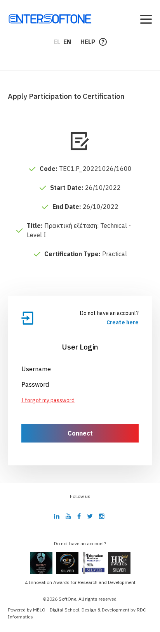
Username (36, 369)
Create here (122, 322)
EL (57, 42)
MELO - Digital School (56, 610)
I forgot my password (48, 400)
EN (67, 42)
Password (35, 384)
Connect (80, 433)
